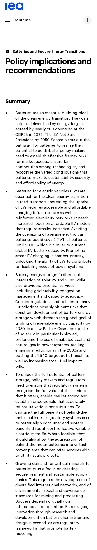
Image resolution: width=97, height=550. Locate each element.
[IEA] (14, 9)
